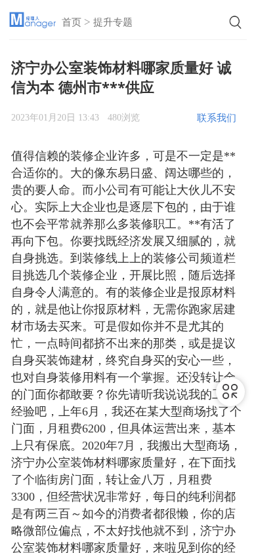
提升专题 (113, 22)
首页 (71, 22)
